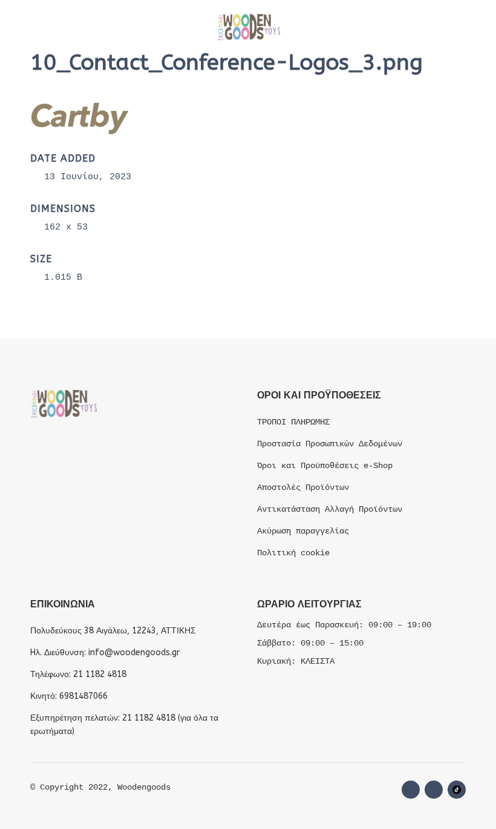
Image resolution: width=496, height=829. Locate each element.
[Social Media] (457, 790)
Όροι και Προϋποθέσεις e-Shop (325, 466)
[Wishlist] (380, 27)
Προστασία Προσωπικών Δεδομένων (329, 444)
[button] (42, 27)
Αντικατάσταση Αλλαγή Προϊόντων (329, 509)
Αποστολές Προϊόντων (303, 487)
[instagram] (434, 790)
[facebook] (411, 790)
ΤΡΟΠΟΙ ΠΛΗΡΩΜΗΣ (293, 422)
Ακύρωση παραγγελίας (303, 531)
